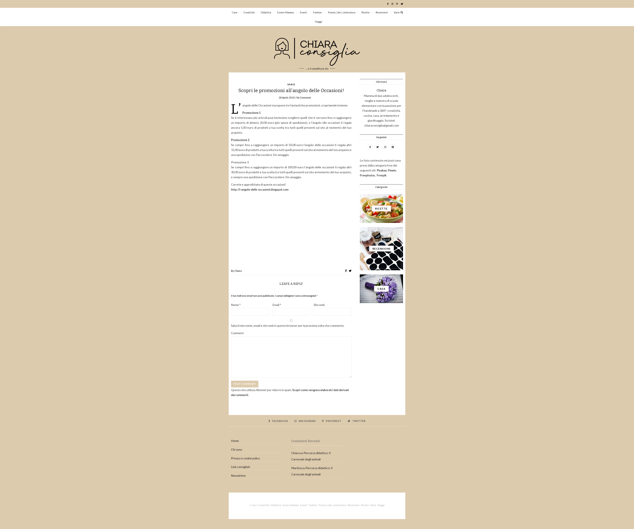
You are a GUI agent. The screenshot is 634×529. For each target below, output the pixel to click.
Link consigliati (240, 467)
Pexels (392, 170)
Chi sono (236, 449)
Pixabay (382, 170)
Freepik (382, 175)
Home (235, 441)
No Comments (304, 97)
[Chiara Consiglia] (317, 49)
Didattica (266, 12)
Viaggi (318, 21)
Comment (237, 333)
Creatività (249, 12)
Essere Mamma (285, 12)
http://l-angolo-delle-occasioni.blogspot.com (259, 189)
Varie (397, 12)
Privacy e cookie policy (245, 458)
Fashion (317, 12)
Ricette (365, 12)
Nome (236, 305)
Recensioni (382, 12)
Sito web (319, 305)
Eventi (303, 12)
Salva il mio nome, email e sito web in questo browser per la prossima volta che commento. (287, 325)
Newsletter (238, 475)
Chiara (238, 270)
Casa (234, 12)
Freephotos (367, 175)
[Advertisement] (291, 230)
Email (276, 305)
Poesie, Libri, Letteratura (341, 12)
